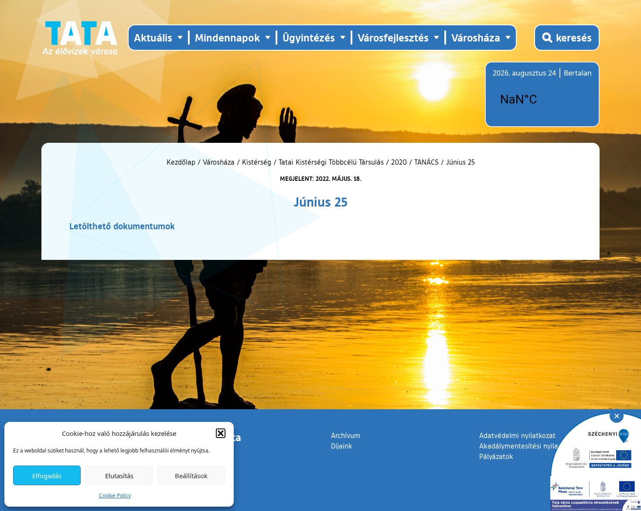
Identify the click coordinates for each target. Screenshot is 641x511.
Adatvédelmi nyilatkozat (517, 435)
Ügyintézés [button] (309, 37)
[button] (220, 433)
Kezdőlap (182, 162)
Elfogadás (46, 475)
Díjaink (341, 446)
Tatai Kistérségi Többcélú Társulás (331, 162)
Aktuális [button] (153, 37)
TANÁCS (426, 162)
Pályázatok (496, 456)
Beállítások (191, 475)
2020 (399, 162)
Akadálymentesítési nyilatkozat (528, 446)
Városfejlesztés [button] (393, 37)
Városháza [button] (475, 37)
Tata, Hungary (541, 99)
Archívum (345, 435)
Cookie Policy (115, 495)
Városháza (219, 162)
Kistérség (256, 162)
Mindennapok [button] (227, 37)
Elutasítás (119, 475)
